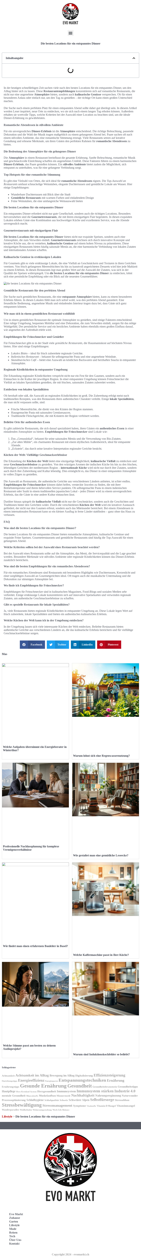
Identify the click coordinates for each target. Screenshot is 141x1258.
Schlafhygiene (35, 1100)
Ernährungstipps (10, 1087)
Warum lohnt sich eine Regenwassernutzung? (101, 755)
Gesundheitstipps (128, 1086)
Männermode (63, 1096)
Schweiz (64, 1100)
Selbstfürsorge (102, 1099)
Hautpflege (8, 1091)
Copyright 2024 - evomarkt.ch (70, 1254)
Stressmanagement (57, 1105)
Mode (12, 1228)
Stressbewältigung (22, 1105)
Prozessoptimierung (14, 1100)
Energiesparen (51, 1081)
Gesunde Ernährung (43, 1086)
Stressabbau (122, 1100)
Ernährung (115, 1080)
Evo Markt (16, 1214)
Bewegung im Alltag (62, 1075)
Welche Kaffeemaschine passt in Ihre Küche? (101, 954)
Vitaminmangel (126, 1105)
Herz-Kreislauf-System (26, 1092)
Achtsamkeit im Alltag (32, 1075)
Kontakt (14, 1243)
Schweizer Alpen (79, 1100)
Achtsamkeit (8, 1075)
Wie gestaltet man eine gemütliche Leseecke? (100, 855)
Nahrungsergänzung (108, 1095)
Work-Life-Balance (61, 1110)
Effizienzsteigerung (109, 1075)
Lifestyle (7, 1116)
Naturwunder (130, 1095)
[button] (71, 33)
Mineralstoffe (32, 1096)
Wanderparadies (10, 1109)
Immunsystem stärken (95, 1091)
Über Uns (15, 1239)
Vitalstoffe (91, 1106)
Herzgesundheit (46, 1091)
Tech (12, 1236)
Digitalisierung (84, 1075)
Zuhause (14, 1217)
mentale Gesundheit (14, 1095)
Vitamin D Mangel (106, 1106)
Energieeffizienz (31, 1080)
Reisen (13, 1232)
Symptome (79, 1105)
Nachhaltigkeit (83, 1095)
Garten (13, 1221)
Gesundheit (79, 1086)
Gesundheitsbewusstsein (105, 1087)
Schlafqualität (51, 1100)
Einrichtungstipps (9, 1081)
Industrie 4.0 (124, 1091)
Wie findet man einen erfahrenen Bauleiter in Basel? (35, 946)
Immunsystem (66, 1091)
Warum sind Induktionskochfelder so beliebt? (101, 1054)
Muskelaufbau (47, 1095)
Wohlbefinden (26, 1110)
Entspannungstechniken (82, 1080)
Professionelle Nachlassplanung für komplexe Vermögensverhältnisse (31, 848)
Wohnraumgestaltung (42, 1110)
